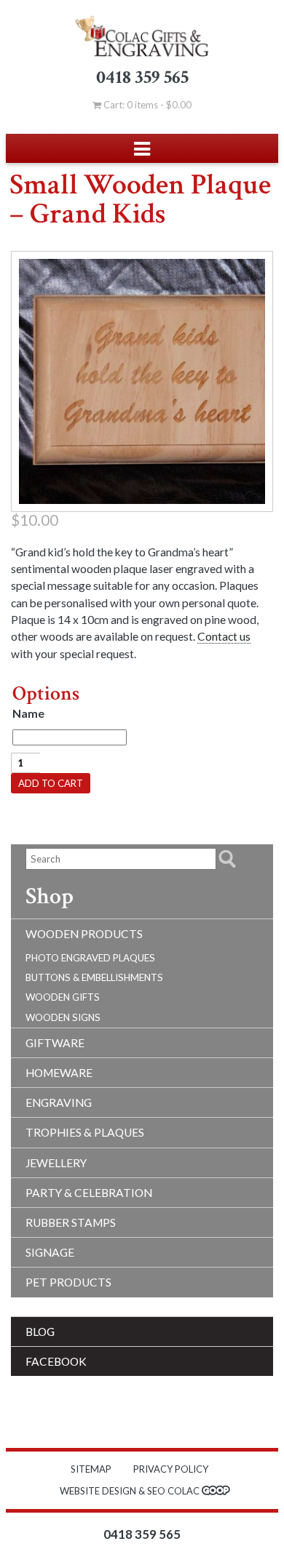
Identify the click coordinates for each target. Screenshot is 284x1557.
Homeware (58, 1072)
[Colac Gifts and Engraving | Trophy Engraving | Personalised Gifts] (142, 36)
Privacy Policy (170, 1469)
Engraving (58, 1102)
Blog (40, 1331)
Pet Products (68, 1282)
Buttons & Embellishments (94, 977)
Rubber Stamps (70, 1222)
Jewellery (56, 1162)
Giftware (54, 1042)
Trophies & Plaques (84, 1132)
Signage (49, 1252)
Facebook (56, 1361)
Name (28, 713)
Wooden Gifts (62, 997)
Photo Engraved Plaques (90, 958)
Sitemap (91, 1469)
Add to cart (50, 783)
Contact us (224, 636)
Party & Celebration (88, 1192)
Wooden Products (84, 933)
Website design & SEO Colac (131, 1491)
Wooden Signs (62, 1017)
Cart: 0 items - (146, 105)
